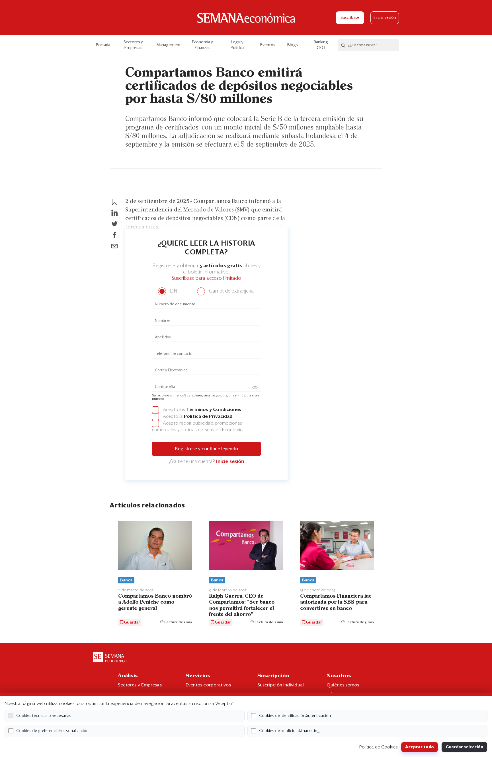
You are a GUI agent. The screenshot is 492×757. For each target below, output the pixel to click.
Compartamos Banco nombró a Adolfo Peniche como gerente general (155, 602)
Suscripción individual (280, 685)
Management (169, 45)
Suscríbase (350, 18)
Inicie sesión (230, 461)
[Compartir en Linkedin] (114, 213)
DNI (173, 291)
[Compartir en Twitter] (114, 224)
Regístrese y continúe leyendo (206, 449)
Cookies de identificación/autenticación (295, 716)
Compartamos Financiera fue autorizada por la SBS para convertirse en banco (336, 602)
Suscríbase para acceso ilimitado (206, 278)
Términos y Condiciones (213, 409)
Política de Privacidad (208, 416)
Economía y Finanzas (202, 45)
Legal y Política (237, 45)
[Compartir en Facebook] (114, 235)
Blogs (292, 45)
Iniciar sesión (385, 18)
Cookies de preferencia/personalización (52, 731)
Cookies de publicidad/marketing (289, 731)
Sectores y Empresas (133, 45)
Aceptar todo (419, 747)
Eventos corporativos (208, 685)
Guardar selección (464, 747)
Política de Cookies (378, 747)
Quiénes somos (343, 685)
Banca (126, 580)
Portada (103, 45)
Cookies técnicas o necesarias (43, 716)
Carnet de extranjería (231, 291)
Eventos (267, 45)
